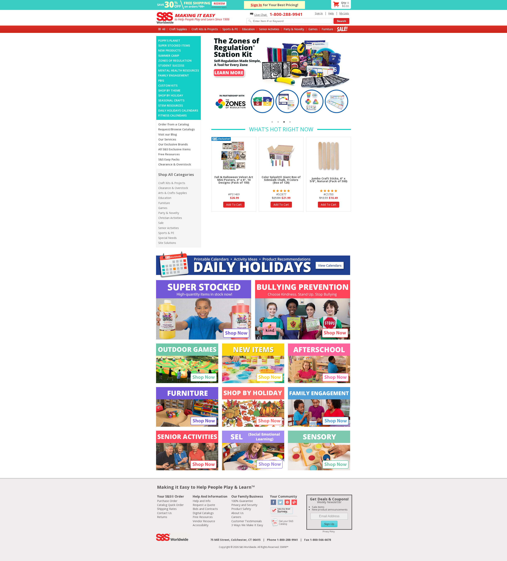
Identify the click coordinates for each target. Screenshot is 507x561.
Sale (342, 29)
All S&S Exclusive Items (174, 149)
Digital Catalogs (203, 513)
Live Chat (261, 15)
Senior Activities (269, 29)
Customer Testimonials (246, 521)
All (163, 29)
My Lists (344, 13)
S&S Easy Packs (168, 159)
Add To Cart (234, 204)
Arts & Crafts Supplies (172, 193)
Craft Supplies (178, 29)
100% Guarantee (242, 501)
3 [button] (284, 122)
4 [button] (290, 122)
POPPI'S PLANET (169, 40)
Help (331, 13)
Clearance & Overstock (174, 164)
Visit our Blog (167, 134)
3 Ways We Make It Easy (247, 525)
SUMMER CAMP (168, 55)
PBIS (161, 80)
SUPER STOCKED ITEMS (174, 45)
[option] (281, 75)
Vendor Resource (204, 521)
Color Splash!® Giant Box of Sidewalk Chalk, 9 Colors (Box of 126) (281, 179)
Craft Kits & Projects (205, 29)
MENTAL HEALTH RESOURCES (178, 70)
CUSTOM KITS (167, 85)
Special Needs (167, 238)
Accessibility (200, 525)
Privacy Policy (329, 531)
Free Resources (169, 154)
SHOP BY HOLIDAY (170, 95)
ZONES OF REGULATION (175, 60)
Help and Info (202, 501)
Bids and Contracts (205, 509)
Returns (162, 517)
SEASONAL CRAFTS (171, 100)
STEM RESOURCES (170, 105)
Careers (236, 517)
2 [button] (278, 122)
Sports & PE (230, 29)
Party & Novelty (294, 29)
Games (312, 29)
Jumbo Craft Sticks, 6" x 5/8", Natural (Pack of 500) (328, 180)
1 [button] (272, 122)
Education (248, 29)
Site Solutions (167, 243)
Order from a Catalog (173, 124)
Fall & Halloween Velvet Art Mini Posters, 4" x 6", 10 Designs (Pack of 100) (233, 179)
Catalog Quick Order (170, 505)
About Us (237, 513)
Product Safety (241, 509)
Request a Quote (204, 505)
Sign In (256, 5)
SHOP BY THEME (169, 90)
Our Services (167, 139)
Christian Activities (170, 218)
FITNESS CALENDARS (172, 115)
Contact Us (164, 513)
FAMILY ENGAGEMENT (173, 75)
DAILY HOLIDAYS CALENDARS (178, 110)
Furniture (327, 29)
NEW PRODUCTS (169, 50)
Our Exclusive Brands (173, 144)
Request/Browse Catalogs (176, 129)
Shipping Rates (167, 509)
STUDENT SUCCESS (171, 65)
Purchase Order (167, 501)
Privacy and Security (244, 505)
